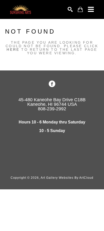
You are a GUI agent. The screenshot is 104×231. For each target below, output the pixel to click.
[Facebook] (52, 84)
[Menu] (91, 9)
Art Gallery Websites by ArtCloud (67, 177)
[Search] (70, 9)
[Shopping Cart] (80, 9)
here (13, 49)
